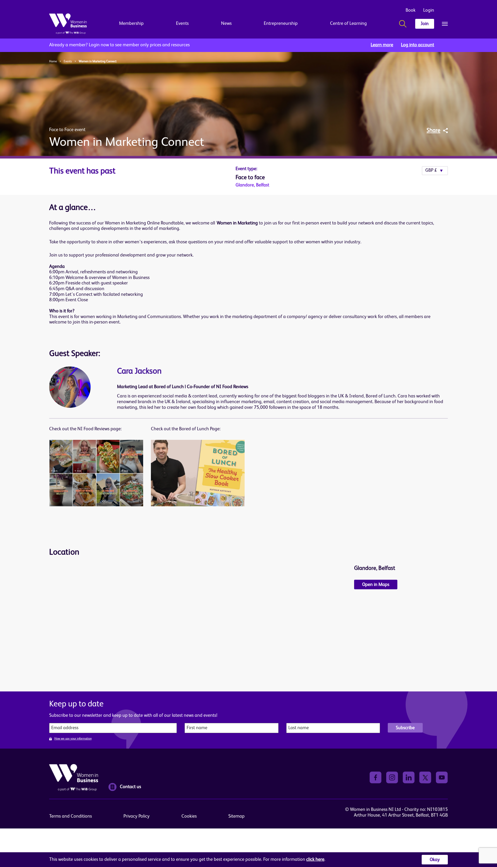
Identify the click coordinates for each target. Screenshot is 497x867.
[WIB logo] (68, 23)
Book (410, 10)
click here (315, 859)
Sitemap (236, 816)
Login (428, 10)
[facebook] (376, 777)
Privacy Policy (136, 816)
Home (53, 61)
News (226, 23)
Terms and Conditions (70, 816)
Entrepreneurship (281, 23)
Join (425, 23)
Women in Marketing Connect (97, 61)
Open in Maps (375, 584)
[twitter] (425, 777)
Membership (131, 23)
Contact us (130, 787)
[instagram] (392, 777)
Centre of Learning (348, 23)
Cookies (189, 816)
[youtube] (442, 777)
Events (182, 23)
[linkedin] (409, 777)
